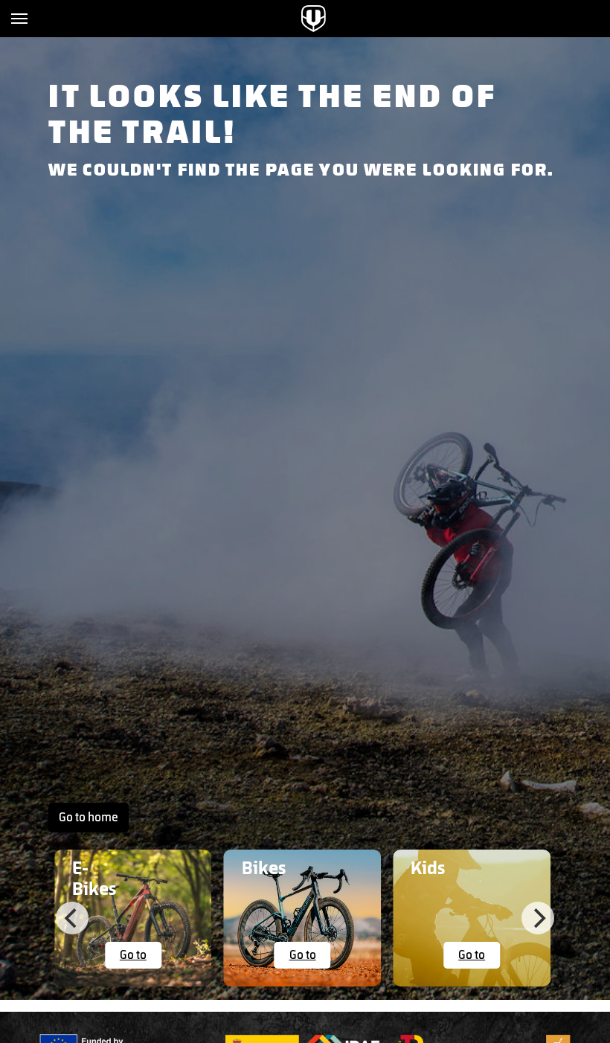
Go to (133, 955)
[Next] (537, 918)
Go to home (88, 818)
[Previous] (72, 918)
